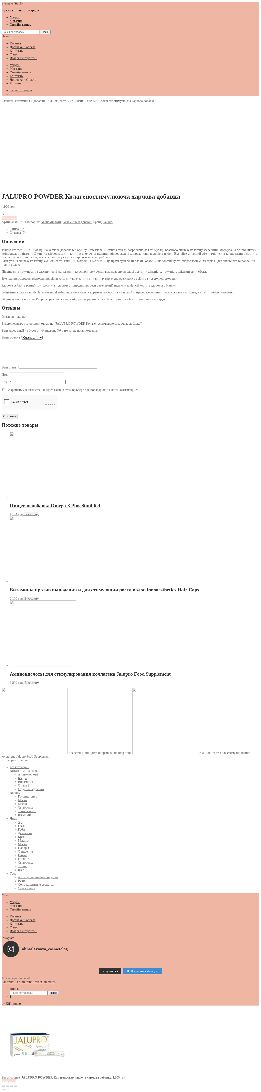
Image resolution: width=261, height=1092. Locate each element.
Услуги (15, 17)
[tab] (134, 229)
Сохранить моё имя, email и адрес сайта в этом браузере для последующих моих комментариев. (73, 390)
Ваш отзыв (10, 367)
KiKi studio (13, 1003)
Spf (20, 822)
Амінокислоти (57, 101)
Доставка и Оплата (23, 79)
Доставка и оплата (22, 47)
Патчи (22, 855)
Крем (21, 837)
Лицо (13, 818)
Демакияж (25, 833)
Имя (6, 374)
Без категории (19, 767)
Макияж (23, 840)
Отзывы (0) (17, 232)
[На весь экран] (11, 1085)
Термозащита (27, 811)
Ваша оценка (12, 337)
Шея (21, 870)
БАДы (22, 778)
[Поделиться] (7, 1085)
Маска (22, 800)
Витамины (25, 781)
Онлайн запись (20, 24)
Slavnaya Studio (12, 3)
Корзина (15, 83)
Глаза (21, 826)
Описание (17, 229)
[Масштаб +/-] (15, 1085)
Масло (22, 803)
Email (7, 382)
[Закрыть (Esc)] (3, 1085)
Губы (21, 829)
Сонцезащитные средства (36, 884)
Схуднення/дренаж (31, 789)
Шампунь (24, 815)
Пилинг (23, 859)
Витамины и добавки (30, 101)
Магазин (16, 21)
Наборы (23, 848)
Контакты (16, 50)
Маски (22, 844)
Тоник (22, 866)
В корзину (9, 218)
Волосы (15, 792)
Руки (21, 881)
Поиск (45, 31)
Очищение (25, 851)
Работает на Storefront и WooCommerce (28, 982)
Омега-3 (23, 785)
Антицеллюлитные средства (38, 877)
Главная (15, 43)
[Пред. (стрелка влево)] (3, 1089)
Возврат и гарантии (23, 58)
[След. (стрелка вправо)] (7, 1089)
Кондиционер (27, 796)
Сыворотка (25, 807)
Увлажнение (26, 888)
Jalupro (108, 222)
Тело (13, 873)
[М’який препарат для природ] (130, 963)
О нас (14, 54)
